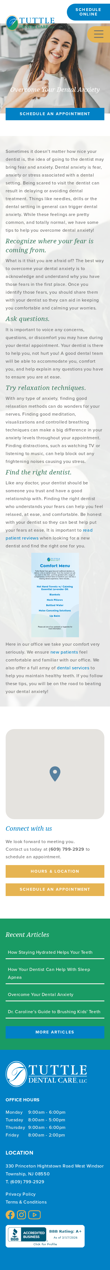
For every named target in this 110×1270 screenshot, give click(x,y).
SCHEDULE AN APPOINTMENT (55, 889)
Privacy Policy (21, 1194)
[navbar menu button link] (98, 34)
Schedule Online (88, 11)
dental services (73, 668)
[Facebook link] (10, 1214)
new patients (64, 652)
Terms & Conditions (26, 1202)
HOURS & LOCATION (55, 871)
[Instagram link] (21, 1214)
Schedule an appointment (55, 114)
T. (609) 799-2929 (25, 1181)
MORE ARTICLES (55, 1032)
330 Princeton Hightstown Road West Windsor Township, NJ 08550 (55, 1170)
